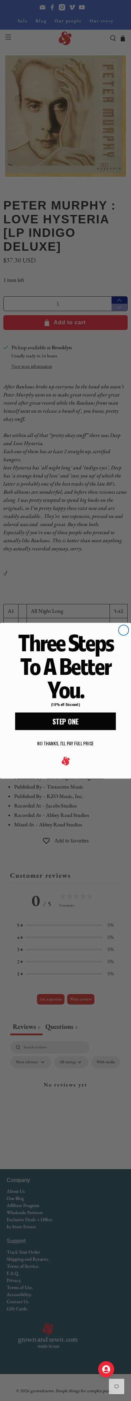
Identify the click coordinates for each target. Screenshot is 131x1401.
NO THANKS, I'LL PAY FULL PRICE (65, 743)
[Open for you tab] (106, 1369)
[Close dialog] (124, 630)
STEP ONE (65, 721)
